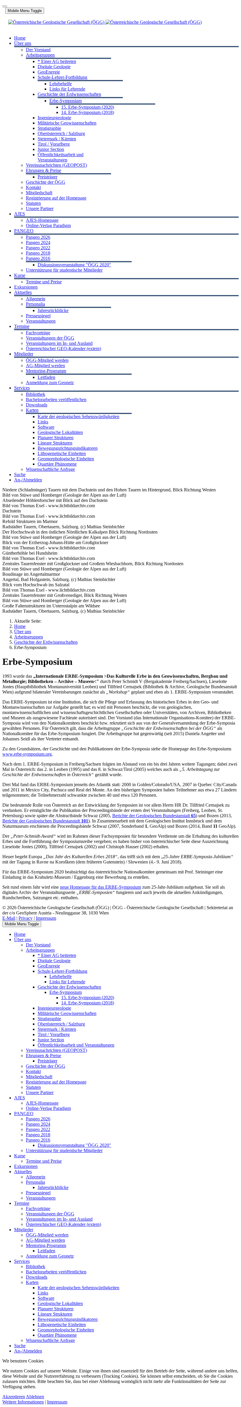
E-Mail (8, 918)
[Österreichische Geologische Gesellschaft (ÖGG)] (105, 22)
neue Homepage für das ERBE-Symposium (100, 887)
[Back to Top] (4, 6)
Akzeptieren (13, 1396)
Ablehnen (35, 1396)
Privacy (26, 918)
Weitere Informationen (23, 1401)
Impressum (46, 918)
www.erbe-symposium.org (27, 754)
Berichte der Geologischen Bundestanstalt (154, 815)
